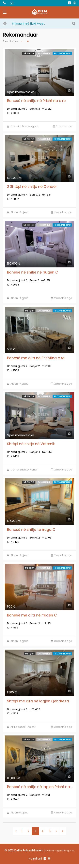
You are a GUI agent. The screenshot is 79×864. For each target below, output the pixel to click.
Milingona (67, 850)
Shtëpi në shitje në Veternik (31, 443)
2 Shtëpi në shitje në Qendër (32, 186)
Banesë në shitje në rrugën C (32, 272)
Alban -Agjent (19, 212)
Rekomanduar (62, 53)
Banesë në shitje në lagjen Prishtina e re (42, 786)
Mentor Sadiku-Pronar (24, 469)
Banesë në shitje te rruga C (31, 529)
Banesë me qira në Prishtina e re (35, 358)
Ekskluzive (44, 53)
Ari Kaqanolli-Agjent (23, 727)
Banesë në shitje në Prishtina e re (36, 100)
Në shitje (28, 53)
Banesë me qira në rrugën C (32, 615)
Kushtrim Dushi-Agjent (24, 126)
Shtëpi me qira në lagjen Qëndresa (38, 701)
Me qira (29, 310)
